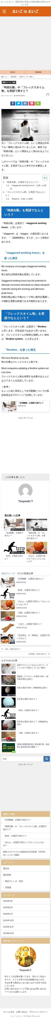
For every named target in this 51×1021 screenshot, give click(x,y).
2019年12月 (8, 920)
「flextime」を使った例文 (21, 199)
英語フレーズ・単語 (9, 82)
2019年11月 (8, 927)
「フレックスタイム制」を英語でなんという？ (25, 193)
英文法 (12, 72)
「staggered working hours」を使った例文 (28, 187)
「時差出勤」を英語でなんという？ (22, 182)
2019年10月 (8, 933)
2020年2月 (8, 907)
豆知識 (8, 887)
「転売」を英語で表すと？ (12, 649)
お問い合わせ (21, 1012)
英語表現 (38, 72)
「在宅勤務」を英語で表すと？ (37, 654)
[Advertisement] (25, 43)
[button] (43, 178)
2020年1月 (8, 914)
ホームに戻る (8, 1012)
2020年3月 (8, 901)
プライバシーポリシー (38, 1012)
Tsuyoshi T (25, 501)
